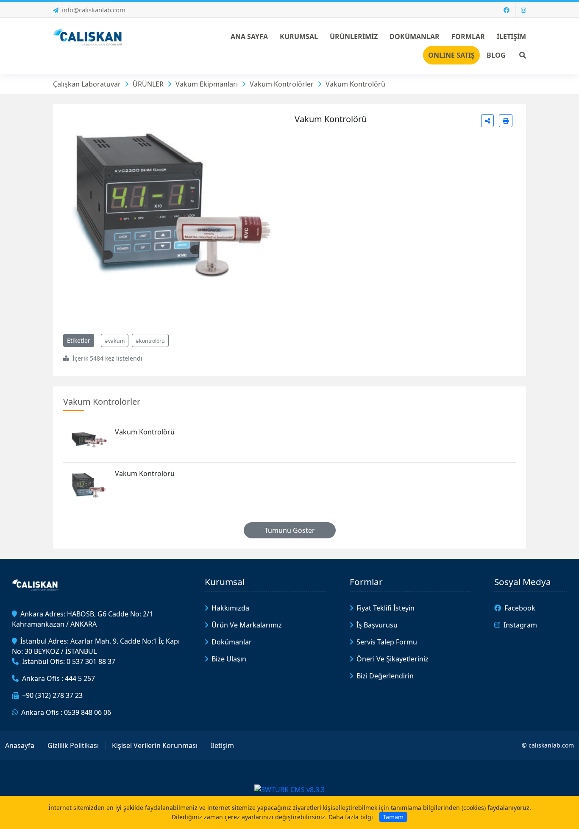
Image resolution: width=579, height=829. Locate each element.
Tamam (393, 817)
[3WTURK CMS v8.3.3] (289, 788)
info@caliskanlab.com (93, 10)
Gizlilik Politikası (73, 745)
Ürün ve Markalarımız (247, 625)
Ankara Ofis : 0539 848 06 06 (66, 712)
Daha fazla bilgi (350, 817)
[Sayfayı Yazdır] (505, 120)
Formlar (366, 582)
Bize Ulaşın (229, 659)
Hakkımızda (230, 608)
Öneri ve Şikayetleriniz (392, 659)
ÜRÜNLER (148, 84)
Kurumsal (225, 582)
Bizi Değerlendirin (385, 676)
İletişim (222, 745)
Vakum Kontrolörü (355, 84)
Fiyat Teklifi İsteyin (385, 608)
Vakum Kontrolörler (282, 84)
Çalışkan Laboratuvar (87, 84)
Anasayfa (19, 745)
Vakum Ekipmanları (206, 84)
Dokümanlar (232, 642)
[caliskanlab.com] (89, 36)
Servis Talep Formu (386, 642)
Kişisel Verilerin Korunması (155, 745)
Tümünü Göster (289, 530)
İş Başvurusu (377, 625)
